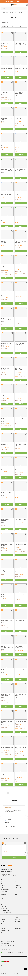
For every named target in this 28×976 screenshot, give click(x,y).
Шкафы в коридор (10, 20)
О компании (18, 919)
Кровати (17, 879)
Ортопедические (5, 891)
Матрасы (3, 894)
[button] (6, 64)
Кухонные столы (5, 910)
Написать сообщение (14, 957)
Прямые (3, 881)
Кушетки (3, 885)
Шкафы (16, 894)
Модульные (4, 908)
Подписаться (25, 969)
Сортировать (5, 26)
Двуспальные (18, 885)
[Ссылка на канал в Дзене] (9, 949)
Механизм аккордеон (6, 889)
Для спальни (18, 901)
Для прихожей (18, 900)
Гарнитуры (3, 906)
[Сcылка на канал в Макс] (7, 949)
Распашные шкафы (19, 898)
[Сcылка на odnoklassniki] (4, 949)
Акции (2, 921)
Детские (3, 900)
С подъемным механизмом (18, 888)
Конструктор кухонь (6, 912)
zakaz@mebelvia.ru (5, 943)
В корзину (7, 52)
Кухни (2, 904)
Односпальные (18, 881)
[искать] (25, 9)
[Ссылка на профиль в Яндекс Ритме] (12, 949)
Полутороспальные (19, 883)
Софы (2, 887)
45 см (17, 20)
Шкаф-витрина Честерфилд (11, 828)
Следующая (20, 793)
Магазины (17, 921)
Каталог (3, 919)
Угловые (3, 883)
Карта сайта (18, 928)
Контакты (17, 926)
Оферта (3, 932)
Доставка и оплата (5, 923)
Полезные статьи (5, 930)
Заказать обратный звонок (7, 941)
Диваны (3, 879)
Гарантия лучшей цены (20, 923)
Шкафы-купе (18, 896)
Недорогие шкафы (5, 22)
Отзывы (3, 935)
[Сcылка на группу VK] (2, 949)
